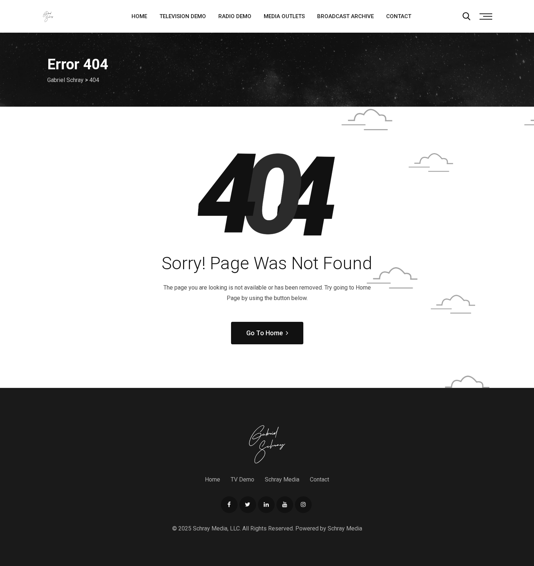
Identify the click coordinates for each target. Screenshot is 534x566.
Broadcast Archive (345, 16)
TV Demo (242, 479)
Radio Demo (234, 16)
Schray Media (282, 479)
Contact (398, 16)
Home (139, 16)
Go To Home (264, 333)
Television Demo (182, 16)
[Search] (466, 16)
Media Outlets (284, 16)
